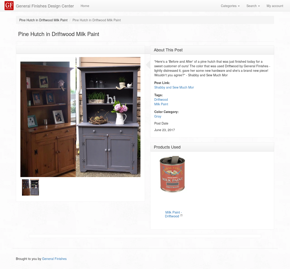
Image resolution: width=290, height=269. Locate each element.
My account (275, 5)
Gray (157, 116)
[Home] (10, 5)
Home (85, 5)
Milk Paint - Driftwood (173, 214)
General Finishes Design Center (45, 6)
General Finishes (54, 258)
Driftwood (161, 99)
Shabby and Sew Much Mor (174, 87)
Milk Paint (161, 104)
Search (252, 5)
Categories (229, 5)
